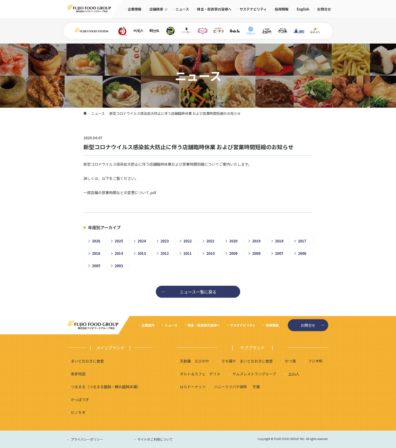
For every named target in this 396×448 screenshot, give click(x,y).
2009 (233, 253)
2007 (279, 253)
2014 (119, 253)
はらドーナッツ (193, 386)
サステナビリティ (253, 9)
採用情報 (282, 9)
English (303, 9)
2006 (302, 253)
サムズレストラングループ (254, 374)
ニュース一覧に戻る (198, 292)
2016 (96, 253)
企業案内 (148, 325)
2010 (210, 253)
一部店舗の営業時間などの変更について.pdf (119, 192)
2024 (142, 241)
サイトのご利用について (155, 439)
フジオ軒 (315, 361)
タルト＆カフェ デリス (200, 374)
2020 (233, 241)
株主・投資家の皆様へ (214, 9)
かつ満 (290, 361)
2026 (96, 241)
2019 (256, 241)
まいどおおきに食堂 (87, 361)
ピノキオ (78, 412)
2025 (119, 241)
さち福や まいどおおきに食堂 (247, 361)
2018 (279, 241)
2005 (96, 265)
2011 (187, 253)
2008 (256, 253)
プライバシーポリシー (87, 439)
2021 (210, 241)
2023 (164, 241)
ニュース (182, 9)
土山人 (293, 374)
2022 (187, 241)
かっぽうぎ (80, 399)
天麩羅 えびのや (194, 361)
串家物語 (78, 374)
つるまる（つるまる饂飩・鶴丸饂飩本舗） (105, 386)
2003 (119, 265)
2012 (164, 253)
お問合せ (324, 9)
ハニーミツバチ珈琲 (230, 386)
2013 (142, 253)
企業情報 (134, 9)
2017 (302, 241)
